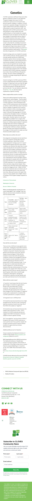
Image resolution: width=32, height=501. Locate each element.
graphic (25, 49)
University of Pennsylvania (9, 180)
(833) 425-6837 (5, 398)
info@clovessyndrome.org (8, 391)
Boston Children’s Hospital (9, 186)
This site (11, 89)
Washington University (8, 183)
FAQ (7, 89)
